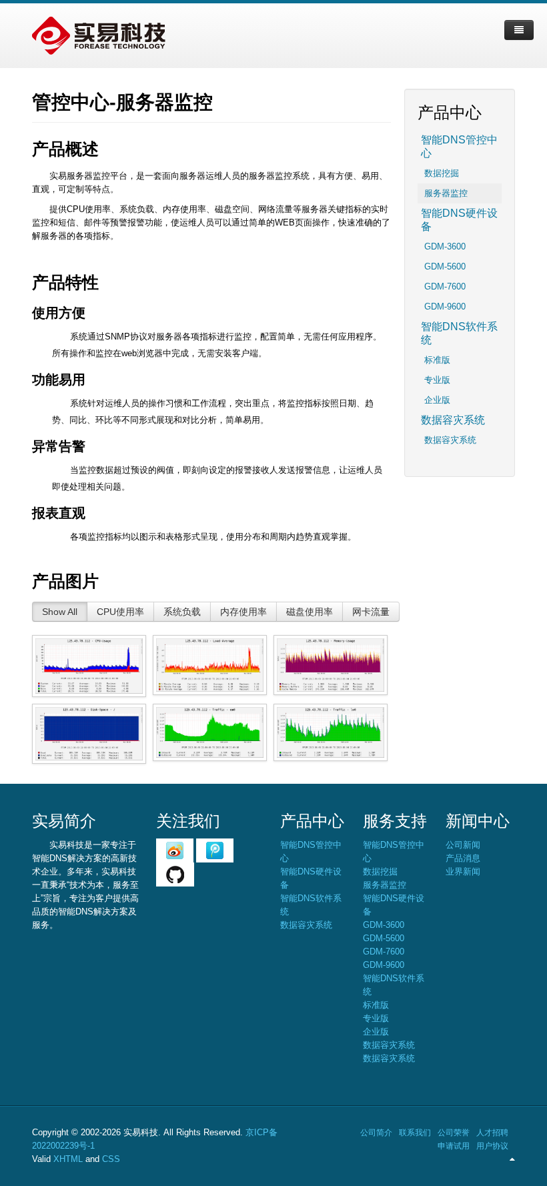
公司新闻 (463, 845)
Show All (59, 611)
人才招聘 (492, 1132)
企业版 (437, 400)
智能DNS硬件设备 (459, 219)
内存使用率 (243, 611)
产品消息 (463, 858)
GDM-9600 (445, 307)
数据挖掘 (441, 173)
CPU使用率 (120, 611)
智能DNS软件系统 (459, 333)
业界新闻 (463, 871)
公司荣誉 (454, 1132)
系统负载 (182, 611)
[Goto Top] (512, 1159)
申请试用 (454, 1146)
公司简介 (376, 1132)
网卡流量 (371, 611)
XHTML (68, 1159)
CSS (111, 1159)
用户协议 (492, 1146)
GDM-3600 (445, 246)
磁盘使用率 (309, 611)
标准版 (437, 360)
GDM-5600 (445, 266)
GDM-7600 (445, 286)
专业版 (437, 380)
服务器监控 (446, 193)
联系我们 (415, 1132)
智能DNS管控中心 (459, 146)
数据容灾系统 (453, 420)
